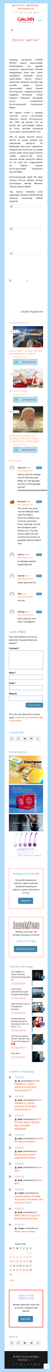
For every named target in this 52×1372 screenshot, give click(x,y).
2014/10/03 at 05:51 (25, 579)
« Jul (11, 1280)
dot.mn (31, 1360)
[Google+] (17, 12)
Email (12, 683)
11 (14, 1261)
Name (12, 672)
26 (17, 1270)
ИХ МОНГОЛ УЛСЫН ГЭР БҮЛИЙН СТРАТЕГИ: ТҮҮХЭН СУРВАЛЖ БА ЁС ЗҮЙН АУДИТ (24, 438)
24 (10, 1270)
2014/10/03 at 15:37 (25, 505)
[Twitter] (20, 12)
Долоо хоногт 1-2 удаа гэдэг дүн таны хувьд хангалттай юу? (25, 352)
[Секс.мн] (26, 20)
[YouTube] (24, 12)
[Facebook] (14, 12)
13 (20, 1261)
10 (10, 1261)
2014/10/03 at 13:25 (25, 558)
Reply (39, 468)
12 (17, 1261)
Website (13, 693)
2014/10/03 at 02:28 (25, 597)
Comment (14, 648)
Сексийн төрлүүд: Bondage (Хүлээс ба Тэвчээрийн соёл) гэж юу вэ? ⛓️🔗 (28, 1199)
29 (27, 1270)
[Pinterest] (31, 12)
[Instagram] (34, 12)
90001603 (34, 5)
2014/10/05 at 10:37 (25, 471)
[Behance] (38, 12)
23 (30, 1266)
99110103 (20, 5)
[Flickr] (27, 12)
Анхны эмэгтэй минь (24, 1231)
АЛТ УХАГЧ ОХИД (18, 391)
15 (27, 1261)
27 (20, 1270)
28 (24, 1270)
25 (14, 1270)
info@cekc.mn (27, 8)
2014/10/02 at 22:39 (25, 615)
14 (24, 1261)
